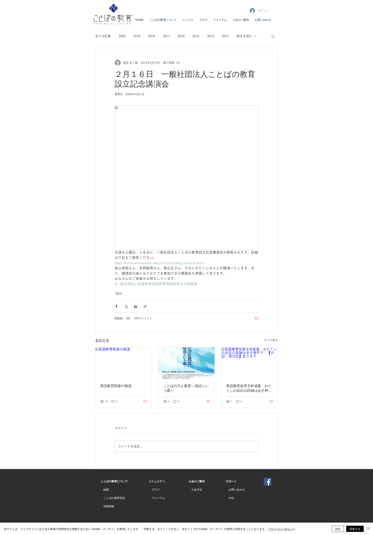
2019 (136, 36)
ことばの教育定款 (114, 497)
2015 (195, 36)
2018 (151, 36)
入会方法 (196, 489)
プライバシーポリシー (281, 529)
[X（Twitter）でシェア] (126, 306)
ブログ (156, 489)
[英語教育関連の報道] (123, 363)
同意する (354, 529)
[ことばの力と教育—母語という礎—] (187, 363)
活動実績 (108, 506)
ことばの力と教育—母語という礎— (186, 388)
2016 (181, 36)
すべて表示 (271, 340)
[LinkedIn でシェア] (135, 306)
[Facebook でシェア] (116, 306)
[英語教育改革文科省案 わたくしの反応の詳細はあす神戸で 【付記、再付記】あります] (249, 363)
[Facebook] (267, 481)
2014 (210, 36)
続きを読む (244, 36)
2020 (122, 36)
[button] (273, 36)
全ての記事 (103, 36)
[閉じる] (368, 529)
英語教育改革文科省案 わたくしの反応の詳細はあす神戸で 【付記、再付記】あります (249, 388)
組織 (106, 489)
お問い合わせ (236, 489)
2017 (166, 36)
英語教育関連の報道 (116, 386)
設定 (338, 529)
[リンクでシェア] (145, 306)
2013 (225, 36)
